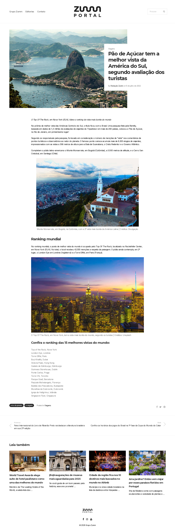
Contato (41, 11)
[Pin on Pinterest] (164, 407)
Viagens (47, 405)
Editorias (29, 11)
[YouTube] (91, 519)
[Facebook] (83, 519)
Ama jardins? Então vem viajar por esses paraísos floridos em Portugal (146, 483)
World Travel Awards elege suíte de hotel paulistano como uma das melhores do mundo (26, 479)
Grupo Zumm (15, 11)
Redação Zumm (117, 86)
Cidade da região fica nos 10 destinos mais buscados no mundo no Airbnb (105, 479)
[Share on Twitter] (160, 407)
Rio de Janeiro (17, 405)
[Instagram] (87, 519)
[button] (164, 12)
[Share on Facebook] (156, 407)
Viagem (30, 405)
